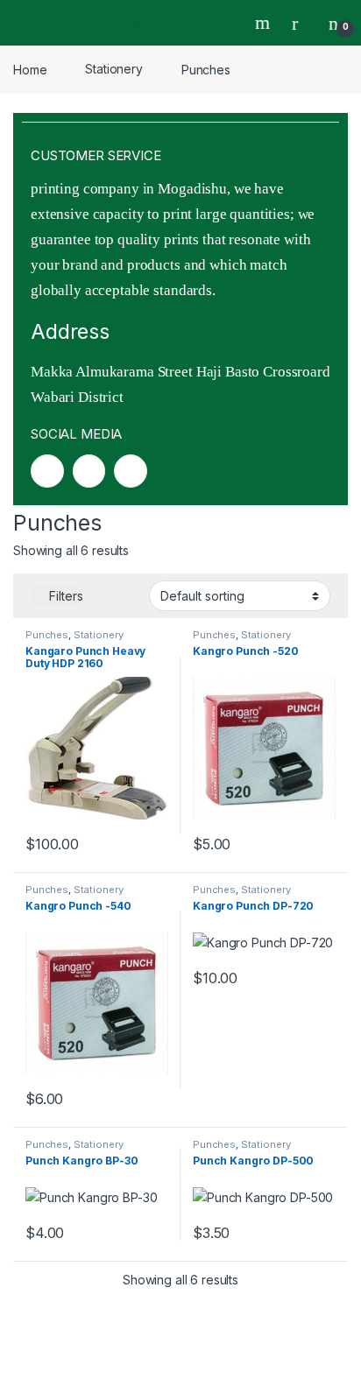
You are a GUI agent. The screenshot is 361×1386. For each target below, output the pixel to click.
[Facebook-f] (47, 471)
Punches (46, 635)
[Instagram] (89, 471)
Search (264, 22)
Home (29, 68)
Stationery (114, 68)
